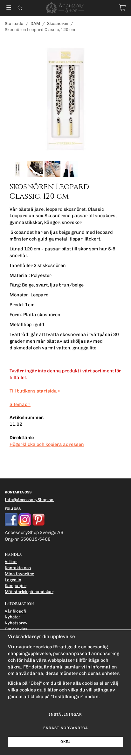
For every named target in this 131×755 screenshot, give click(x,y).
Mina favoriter (19, 573)
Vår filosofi (15, 611)
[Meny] (8, 7)
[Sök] (19, 8)
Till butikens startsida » (35, 391)
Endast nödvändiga (65, 728)
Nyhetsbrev (16, 623)
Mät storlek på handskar (29, 591)
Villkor (11, 561)
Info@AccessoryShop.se (29, 499)
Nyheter (12, 616)
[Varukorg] (122, 7)
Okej (65, 741)
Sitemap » (20, 404)
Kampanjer (15, 585)
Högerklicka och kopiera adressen (47, 444)
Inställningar (65, 714)
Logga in (13, 579)
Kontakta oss (18, 567)
